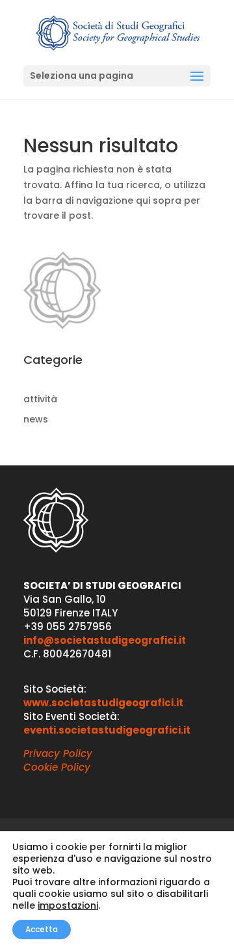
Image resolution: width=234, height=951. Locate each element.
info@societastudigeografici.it (104, 640)
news (35, 419)
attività (40, 399)
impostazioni (68, 905)
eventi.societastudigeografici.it (106, 730)
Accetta (41, 929)
